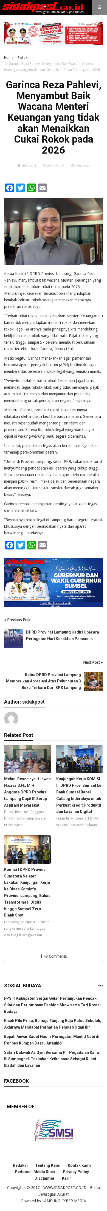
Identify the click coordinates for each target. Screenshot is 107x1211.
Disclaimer (45, 1178)
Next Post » (93, 662)
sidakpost (28, 166)
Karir (66, 1178)
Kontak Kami (79, 1165)
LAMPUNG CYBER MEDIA (64, 1201)
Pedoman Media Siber (35, 1172)
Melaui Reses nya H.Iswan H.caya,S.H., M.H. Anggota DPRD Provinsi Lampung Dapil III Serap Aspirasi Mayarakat (27, 792)
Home (8, 57)
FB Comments (54, 956)
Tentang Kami (47, 1165)
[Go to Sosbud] (100, 986)
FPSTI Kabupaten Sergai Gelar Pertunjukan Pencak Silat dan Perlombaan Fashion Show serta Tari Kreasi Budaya (52, 1005)
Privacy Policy (76, 1172)
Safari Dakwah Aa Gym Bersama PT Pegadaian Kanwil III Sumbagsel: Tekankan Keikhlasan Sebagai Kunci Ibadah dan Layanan (53, 1059)
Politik (22, 57)
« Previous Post (17, 620)
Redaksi (20, 1165)
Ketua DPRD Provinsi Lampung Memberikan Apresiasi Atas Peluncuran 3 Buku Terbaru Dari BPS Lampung (43, 681)
